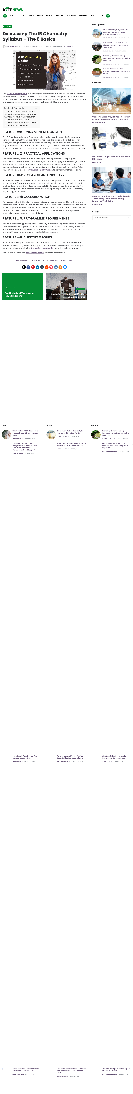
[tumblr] (42, 267)
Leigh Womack (17, 453)
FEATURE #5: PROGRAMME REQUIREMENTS (21, 122)
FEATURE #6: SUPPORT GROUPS (16, 125)
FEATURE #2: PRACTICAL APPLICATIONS (20, 114)
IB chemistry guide (23, 261)
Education (7, 26)
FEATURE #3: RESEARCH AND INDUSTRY (19, 117)
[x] (24, 267)
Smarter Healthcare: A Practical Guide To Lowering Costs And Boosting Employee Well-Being (111, 198)
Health (40, 16)
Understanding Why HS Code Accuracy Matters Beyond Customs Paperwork (115, 32)
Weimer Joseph (107, 762)
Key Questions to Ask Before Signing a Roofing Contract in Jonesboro (115, 45)
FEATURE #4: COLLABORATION (16, 120)
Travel (100, 16)
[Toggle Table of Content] (35, 108)
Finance (31, 16)
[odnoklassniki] (60, 267)
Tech (92, 16)
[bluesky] (65, 267)
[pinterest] (33, 267)
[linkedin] (37, 267)
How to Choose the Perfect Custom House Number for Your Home (116, 71)
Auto (12, 16)
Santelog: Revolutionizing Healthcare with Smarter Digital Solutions (116, 58)
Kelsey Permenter (109, 38)
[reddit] (47, 267)
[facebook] (28, 267)
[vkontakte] (56, 267)
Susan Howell (13, 46)
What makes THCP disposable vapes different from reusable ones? (25, 433)
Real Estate (71, 16)
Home (48, 16)
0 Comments (68, 46)
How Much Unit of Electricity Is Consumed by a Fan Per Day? (70, 432)
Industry (59, 16)
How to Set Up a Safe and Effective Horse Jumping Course (67, 295)
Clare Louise (96, 162)
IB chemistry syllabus (40, 261)
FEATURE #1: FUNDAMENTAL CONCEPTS (19, 111)
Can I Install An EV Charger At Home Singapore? (19, 294)
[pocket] (51, 267)
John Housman (18, 1074)
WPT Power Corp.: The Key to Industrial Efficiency (111, 157)
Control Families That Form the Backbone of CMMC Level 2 (25, 1069)
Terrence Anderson (109, 451)
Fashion (21, 16)
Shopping (83, 16)
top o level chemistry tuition (61, 261)
